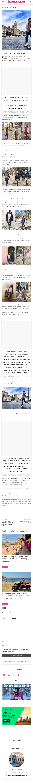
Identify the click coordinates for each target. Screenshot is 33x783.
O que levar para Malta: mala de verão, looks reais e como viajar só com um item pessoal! (16, 595)
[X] (11, 513)
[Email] (27, 513)
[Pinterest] (16, 513)
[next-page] (5, 608)
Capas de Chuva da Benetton (18, 382)
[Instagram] (9, 675)
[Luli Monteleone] (3, 57)
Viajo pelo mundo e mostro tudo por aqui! (16, 775)
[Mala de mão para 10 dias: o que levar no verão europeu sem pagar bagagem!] (16, 544)
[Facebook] (6, 513)
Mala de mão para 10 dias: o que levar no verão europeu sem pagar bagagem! (16, 558)
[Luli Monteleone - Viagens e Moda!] (16, 2)
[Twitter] (23, 675)
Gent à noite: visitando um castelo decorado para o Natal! (8, 523)
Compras (4, 600)
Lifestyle (9, 7)
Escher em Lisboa (22, 115)
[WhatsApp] (21, 513)
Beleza (3, 563)
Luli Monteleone (9, 56)
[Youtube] (4, 675)
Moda (14, 7)
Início (3, 7)
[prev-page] (3, 608)
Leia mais (5, 567)
